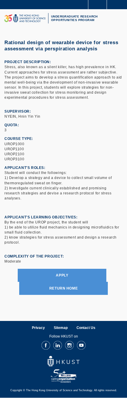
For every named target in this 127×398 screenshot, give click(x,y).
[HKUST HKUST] (24, 18)
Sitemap (61, 328)
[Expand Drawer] (97, 4)
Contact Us (85, 328)
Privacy (38, 328)
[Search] (118, 4)
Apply (62, 275)
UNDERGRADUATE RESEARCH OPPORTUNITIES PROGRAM (74, 18)
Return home (63, 288)
